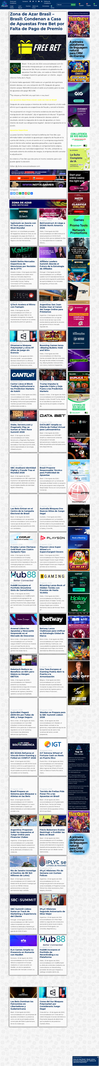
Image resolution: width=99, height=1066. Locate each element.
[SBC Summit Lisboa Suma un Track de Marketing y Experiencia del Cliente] (23, 900)
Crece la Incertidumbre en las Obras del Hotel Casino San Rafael (78, 798)
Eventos (28, 6)
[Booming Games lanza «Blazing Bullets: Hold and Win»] (52, 336)
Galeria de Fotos (35, 7)
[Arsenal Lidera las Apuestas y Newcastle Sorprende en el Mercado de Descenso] (23, 619)
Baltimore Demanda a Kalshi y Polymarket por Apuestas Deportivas (77, 759)
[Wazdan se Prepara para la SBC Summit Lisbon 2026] (52, 703)
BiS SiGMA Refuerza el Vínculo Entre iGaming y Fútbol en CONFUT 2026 (77, 781)
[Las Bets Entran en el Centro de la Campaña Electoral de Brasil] (23, 499)
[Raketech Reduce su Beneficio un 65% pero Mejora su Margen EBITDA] (23, 660)
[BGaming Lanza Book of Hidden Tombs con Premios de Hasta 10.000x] (52, 576)
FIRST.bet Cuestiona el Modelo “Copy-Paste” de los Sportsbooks (77, 807)
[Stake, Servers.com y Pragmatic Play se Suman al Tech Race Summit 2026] (23, 415)
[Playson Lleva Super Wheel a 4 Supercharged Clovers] (52, 537)
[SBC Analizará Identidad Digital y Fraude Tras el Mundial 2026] (23, 458)
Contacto (25, 1)
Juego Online (12, 7)
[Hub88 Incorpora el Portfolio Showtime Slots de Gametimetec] (23, 576)
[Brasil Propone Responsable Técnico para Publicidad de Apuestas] (52, 458)
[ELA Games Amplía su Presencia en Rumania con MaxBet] (23, 940)
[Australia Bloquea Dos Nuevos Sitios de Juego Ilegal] (52, 499)
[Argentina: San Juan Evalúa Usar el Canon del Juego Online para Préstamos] (52, 295)
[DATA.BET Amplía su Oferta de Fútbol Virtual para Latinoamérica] (52, 415)
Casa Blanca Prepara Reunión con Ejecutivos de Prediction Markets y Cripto (78, 765)
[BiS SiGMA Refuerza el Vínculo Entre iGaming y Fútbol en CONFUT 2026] (23, 744)
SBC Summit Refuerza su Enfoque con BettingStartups (78, 771)
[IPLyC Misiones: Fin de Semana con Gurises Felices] (52, 861)
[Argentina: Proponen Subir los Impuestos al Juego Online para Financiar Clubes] (23, 820)
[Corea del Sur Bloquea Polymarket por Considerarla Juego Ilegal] (52, 992)
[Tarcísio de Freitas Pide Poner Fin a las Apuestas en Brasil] (52, 782)
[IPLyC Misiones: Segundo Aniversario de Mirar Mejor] (52, 900)
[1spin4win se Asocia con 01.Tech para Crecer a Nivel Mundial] (23, 214)
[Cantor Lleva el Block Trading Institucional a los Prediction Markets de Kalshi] (23, 374)
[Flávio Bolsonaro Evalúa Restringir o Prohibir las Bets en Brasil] (52, 820)
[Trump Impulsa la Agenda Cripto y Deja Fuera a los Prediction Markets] (52, 374)
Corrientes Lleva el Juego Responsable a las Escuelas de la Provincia (77, 792)
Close (97, 1057)
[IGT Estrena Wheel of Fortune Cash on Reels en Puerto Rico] (52, 744)
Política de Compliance (47, 2)
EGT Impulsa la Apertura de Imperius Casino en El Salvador (77, 776)
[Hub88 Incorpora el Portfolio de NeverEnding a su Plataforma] (52, 940)
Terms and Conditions (13, 2)
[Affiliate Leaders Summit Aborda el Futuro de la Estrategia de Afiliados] (52, 252)
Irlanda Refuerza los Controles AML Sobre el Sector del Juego (78, 787)
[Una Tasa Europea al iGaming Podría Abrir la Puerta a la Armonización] (52, 660)
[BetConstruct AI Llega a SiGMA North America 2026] (52, 214)
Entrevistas (45, 6)
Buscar (73, 4)
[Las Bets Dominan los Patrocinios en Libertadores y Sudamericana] (23, 992)
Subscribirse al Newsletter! (78, 13)
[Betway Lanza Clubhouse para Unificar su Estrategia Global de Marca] (52, 619)
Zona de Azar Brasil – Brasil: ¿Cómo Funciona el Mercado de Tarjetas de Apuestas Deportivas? (84, 1061)
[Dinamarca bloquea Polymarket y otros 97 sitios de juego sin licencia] (23, 336)
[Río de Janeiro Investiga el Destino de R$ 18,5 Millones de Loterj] (23, 861)
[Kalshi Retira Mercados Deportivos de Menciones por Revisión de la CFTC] (23, 252)
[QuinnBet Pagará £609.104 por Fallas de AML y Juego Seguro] (23, 703)
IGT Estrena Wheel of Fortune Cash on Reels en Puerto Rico (77, 802)
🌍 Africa (52, 7)
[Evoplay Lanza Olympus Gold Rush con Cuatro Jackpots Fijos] (23, 537)
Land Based (20, 7)
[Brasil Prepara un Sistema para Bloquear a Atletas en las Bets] (23, 782)
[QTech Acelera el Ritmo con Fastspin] (23, 295)
